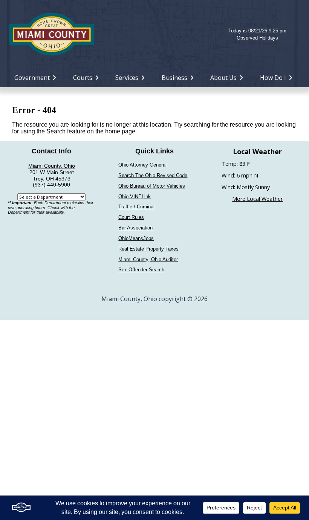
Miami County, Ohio (51, 166)
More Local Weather (257, 198)
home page (120, 131)
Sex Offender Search (141, 269)
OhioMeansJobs (136, 238)
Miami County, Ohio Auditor (148, 259)
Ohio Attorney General (142, 165)
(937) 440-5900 (51, 185)
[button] (154, 34)
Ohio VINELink (134, 196)
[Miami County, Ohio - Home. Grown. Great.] (51, 33)
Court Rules (131, 217)
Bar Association (135, 228)
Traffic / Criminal (136, 207)
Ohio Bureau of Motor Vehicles (151, 186)
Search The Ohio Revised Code (152, 175)
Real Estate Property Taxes (148, 249)
